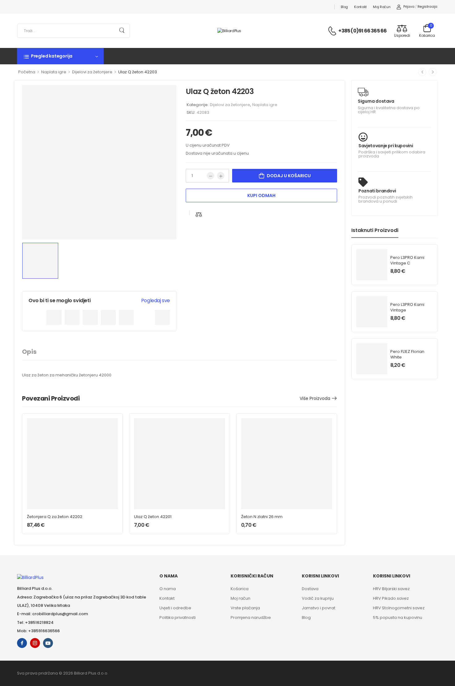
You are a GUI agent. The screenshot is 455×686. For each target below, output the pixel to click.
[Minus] (210, 175)
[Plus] (220, 175)
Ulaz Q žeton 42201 (152, 517)
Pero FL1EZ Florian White (407, 354)
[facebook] (22, 643)
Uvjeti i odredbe (175, 608)
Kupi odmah (261, 195)
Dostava (310, 589)
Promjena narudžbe (251, 617)
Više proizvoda (315, 398)
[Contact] (333, 31)
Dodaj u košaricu (289, 176)
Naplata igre (53, 72)
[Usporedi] (198, 214)
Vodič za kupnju (318, 598)
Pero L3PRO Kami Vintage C (407, 260)
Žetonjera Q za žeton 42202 (54, 517)
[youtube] (48, 643)
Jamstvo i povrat (318, 608)
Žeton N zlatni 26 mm (262, 517)
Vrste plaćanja (245, 608)
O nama (167, 589)
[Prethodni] (422, 72)
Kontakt (360, 7)
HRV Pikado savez (391, 598)
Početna (26, 72)
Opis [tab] (29, 351)
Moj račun (381, 7)
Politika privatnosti (177, 617)
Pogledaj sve (155, 300)
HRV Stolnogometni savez (399, 608)
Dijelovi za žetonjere (92, 72)
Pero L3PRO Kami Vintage (407, 307)
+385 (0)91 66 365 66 (362, 31)
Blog (344, 7)
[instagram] (35, 643)
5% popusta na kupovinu (397, 617)
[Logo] (229, 31)
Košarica (240, 589)
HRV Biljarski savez (391, 589)
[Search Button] (121, 30)
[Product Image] (99, 162)
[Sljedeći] (432, 72)
